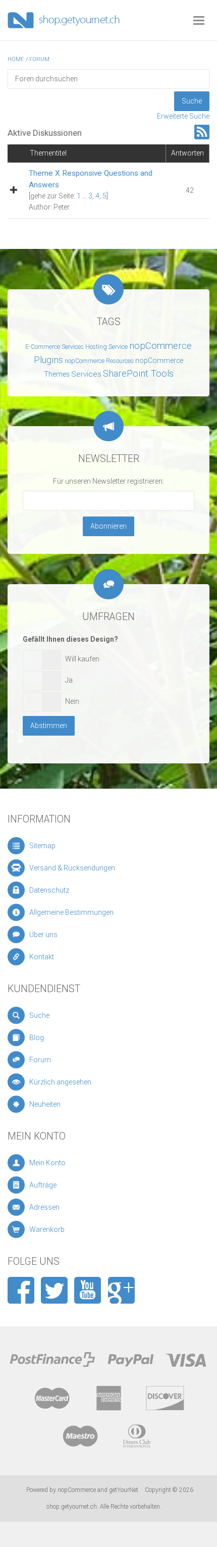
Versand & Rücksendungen (72, 868)
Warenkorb (47, 1229)
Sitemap (42, 846)
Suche (39, 1015)
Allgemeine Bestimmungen (71, 912)
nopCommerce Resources (99, 361)
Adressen (44, 1207)
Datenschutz (49, 890)
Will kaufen (82, 659)
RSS (201, 132)
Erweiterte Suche (183, 116)
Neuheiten (45, 1104)
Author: (40, 207)
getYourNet (123, 1489)
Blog (36, 1038)
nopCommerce (77, 1489)
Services (86, 374)
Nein (72, 701)
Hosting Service (106, 346)
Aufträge (43, 1185)
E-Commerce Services (54, 346)
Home (16, 59)
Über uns (43, 935)
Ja (69, 680)
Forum (39, 59)
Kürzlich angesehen (60, 1082)
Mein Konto (47, 1163)
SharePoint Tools (138, 373)
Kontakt (41, 957)
